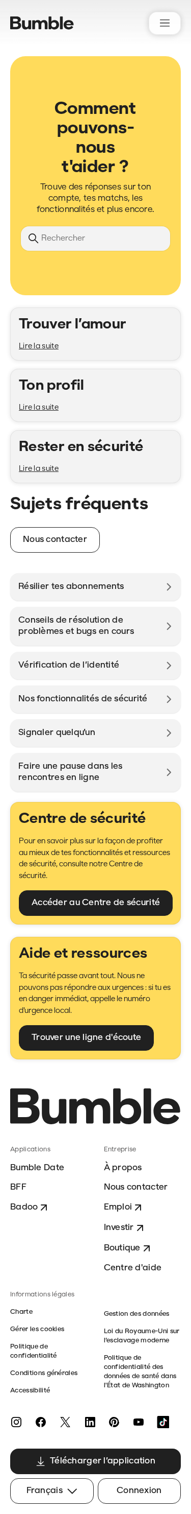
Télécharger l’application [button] (102, 1461)
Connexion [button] (139, 1490)
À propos (123, 1168)
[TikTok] (163, 1422)
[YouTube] (138, 1422)
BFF (18, 1187)
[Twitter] (65, 1422)
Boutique (122, 1248)
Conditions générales (43, 1373)
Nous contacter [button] (55, 539)
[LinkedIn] (90, 1422)
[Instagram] (16, 1422)
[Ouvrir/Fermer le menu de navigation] (165, 23)
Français (44, 1490)
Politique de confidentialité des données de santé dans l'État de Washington (140, 1372)
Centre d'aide (133, 1268)
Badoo (24, 1207)
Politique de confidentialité (33, 1351)
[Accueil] (42, 23)
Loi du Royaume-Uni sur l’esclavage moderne (142, 1336)
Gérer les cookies (37, 1329)
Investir (119, 1227)
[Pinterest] (114, 1422)
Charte (21, 1312)
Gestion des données (137, 1314)
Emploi (118, 1207)
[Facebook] (41, 1422)
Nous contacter (136, 1187)
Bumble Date (37, 1168)
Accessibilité (30, 1390)
